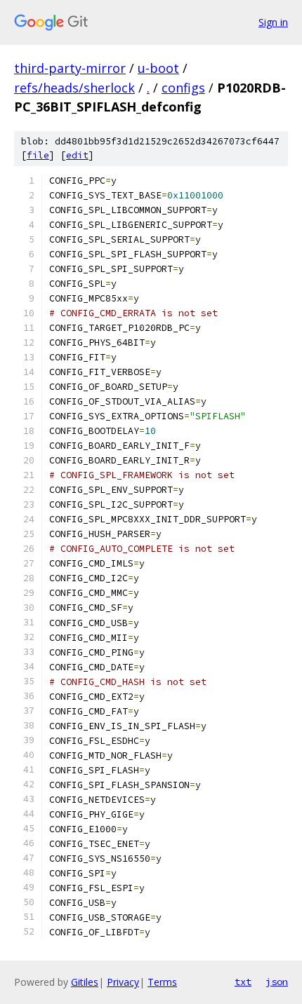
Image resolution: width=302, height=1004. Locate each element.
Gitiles (84, 982)
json (276, 981)
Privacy (123, 982)
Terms (162, 982)
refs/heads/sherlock (74, 87)
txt (243, 981)
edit (77, 155)
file (38, 155)
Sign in (273, 22)
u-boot (158, 68)
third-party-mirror (70, 68)
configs (183, 87)
